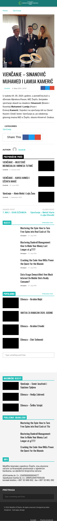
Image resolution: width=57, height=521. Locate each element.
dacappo (23, 235)
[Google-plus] (52, 88)
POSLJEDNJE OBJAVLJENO (15, 417)
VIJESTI (7, 222)
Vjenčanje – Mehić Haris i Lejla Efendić (42, 213)
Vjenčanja (7, 129)
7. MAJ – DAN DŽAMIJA (15, 212)
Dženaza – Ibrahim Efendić (32, 326)
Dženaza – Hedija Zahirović (32, 394)
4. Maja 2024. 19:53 (19, 88)
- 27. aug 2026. (32, 235)
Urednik (7, 88)
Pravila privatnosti (46, 520)
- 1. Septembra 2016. (15, 197)
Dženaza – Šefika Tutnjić (31, 405)
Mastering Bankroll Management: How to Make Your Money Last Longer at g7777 (35, 245)
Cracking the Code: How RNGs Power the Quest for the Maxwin (37, 261)
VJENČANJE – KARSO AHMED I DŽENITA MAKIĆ (16, 179)
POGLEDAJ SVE (47, 222)
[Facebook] (43, 88)
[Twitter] (47, 88)
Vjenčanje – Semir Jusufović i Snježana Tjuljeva (33, 385)
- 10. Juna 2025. (14, 185)
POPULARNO (9, 293)
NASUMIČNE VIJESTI (12, 378)
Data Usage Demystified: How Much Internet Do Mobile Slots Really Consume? (36, 278)
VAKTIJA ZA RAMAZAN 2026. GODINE (36, 312)
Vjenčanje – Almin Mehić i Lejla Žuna (19, 193)
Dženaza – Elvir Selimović (31, 339)
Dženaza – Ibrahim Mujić (31, 299)
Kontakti (33, 520)
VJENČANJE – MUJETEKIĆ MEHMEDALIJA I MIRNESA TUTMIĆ (18, 163)
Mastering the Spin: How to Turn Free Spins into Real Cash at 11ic (35, 229)
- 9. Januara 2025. (14, 169)
